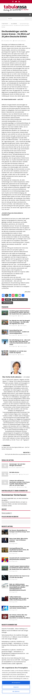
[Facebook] (12, 1)
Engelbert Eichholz (23, 335)
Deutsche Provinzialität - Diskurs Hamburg (13, 628)
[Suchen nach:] (16, 18)
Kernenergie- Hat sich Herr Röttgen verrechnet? (17, 464)
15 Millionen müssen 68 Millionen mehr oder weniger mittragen (15, 630)
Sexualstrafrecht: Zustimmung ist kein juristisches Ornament (19, 558)
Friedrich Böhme (23, 346)
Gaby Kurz (21, 354)
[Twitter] (16, 1)
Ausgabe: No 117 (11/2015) (20, 299)
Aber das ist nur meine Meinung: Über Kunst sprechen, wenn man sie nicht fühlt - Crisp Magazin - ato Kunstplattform (15, 659)
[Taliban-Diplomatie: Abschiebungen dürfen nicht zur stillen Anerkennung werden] (5, 598)
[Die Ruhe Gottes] (5, 474)
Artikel (8, 299)
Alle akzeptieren (16, 682)
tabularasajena (7, 302)
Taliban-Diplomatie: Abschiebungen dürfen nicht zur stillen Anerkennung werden (19, 598)
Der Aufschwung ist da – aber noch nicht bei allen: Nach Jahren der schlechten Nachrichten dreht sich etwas (19, 342)
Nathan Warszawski (24, 474)
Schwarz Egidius (22, 325)
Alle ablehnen (16, 691)
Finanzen (5, 307)
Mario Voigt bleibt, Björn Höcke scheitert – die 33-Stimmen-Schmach (18, 540)
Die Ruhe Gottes (14, 472)
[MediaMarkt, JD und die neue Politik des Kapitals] (5, 352)
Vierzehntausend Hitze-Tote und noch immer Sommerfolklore (19, 607)
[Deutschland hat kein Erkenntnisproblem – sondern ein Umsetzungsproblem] (5, 332)
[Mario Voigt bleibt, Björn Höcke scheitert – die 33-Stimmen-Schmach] (5, 540)
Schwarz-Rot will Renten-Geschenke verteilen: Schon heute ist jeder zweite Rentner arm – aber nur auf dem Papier (19, 483)
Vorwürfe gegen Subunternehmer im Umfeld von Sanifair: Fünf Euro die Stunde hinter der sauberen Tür (19, 312)
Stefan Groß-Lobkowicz (20, 40)
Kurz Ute (21, 315)
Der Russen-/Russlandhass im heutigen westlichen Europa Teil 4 (19, 531)
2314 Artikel (26, 377)
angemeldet (10, 498)
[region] (16, 680)
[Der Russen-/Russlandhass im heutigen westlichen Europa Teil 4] (5, 532)
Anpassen (16, 687)
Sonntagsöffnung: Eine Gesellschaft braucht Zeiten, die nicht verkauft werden (19, 549)
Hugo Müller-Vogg (22, 487)
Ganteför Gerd (21, 467)
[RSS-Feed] (19, 1)
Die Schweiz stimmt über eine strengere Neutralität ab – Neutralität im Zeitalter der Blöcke (19, 616)
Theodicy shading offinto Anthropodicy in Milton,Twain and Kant (15, 645)
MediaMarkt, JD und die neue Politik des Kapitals (18, 351)
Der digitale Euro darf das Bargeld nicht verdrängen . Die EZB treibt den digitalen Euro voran (19, 322)
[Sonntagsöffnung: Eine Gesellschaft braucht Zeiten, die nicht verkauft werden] (5, 550)
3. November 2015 (7, 40)
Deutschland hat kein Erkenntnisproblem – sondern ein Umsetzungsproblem (19, 331)
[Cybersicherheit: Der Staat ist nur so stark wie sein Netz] (5, 577)
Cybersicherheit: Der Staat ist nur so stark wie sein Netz (19, 576)
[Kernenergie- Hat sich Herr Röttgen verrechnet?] (5, 465)
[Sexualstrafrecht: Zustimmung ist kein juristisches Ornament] (5, 559)
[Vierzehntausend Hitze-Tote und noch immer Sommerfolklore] (5, 608)
